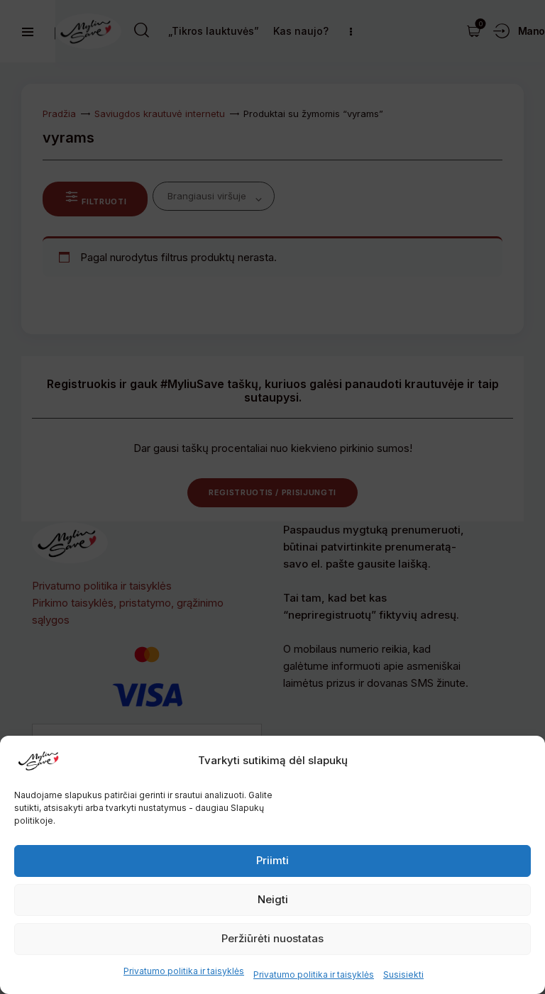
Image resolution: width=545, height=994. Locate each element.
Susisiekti (403, 974)
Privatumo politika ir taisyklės (183, 971)
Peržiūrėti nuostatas (272, 938)
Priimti (272, 860)
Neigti (273, 899)
